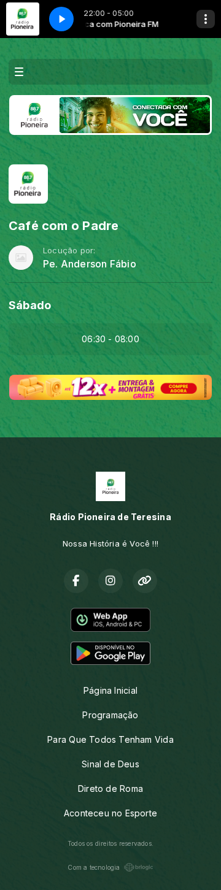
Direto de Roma (110, 788)
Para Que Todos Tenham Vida (110, 739)
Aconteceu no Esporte (110, 813)
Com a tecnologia (94, 867)
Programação (110, 715)
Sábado (30, 305)
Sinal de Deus (110, 764)
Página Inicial (110, 690)
